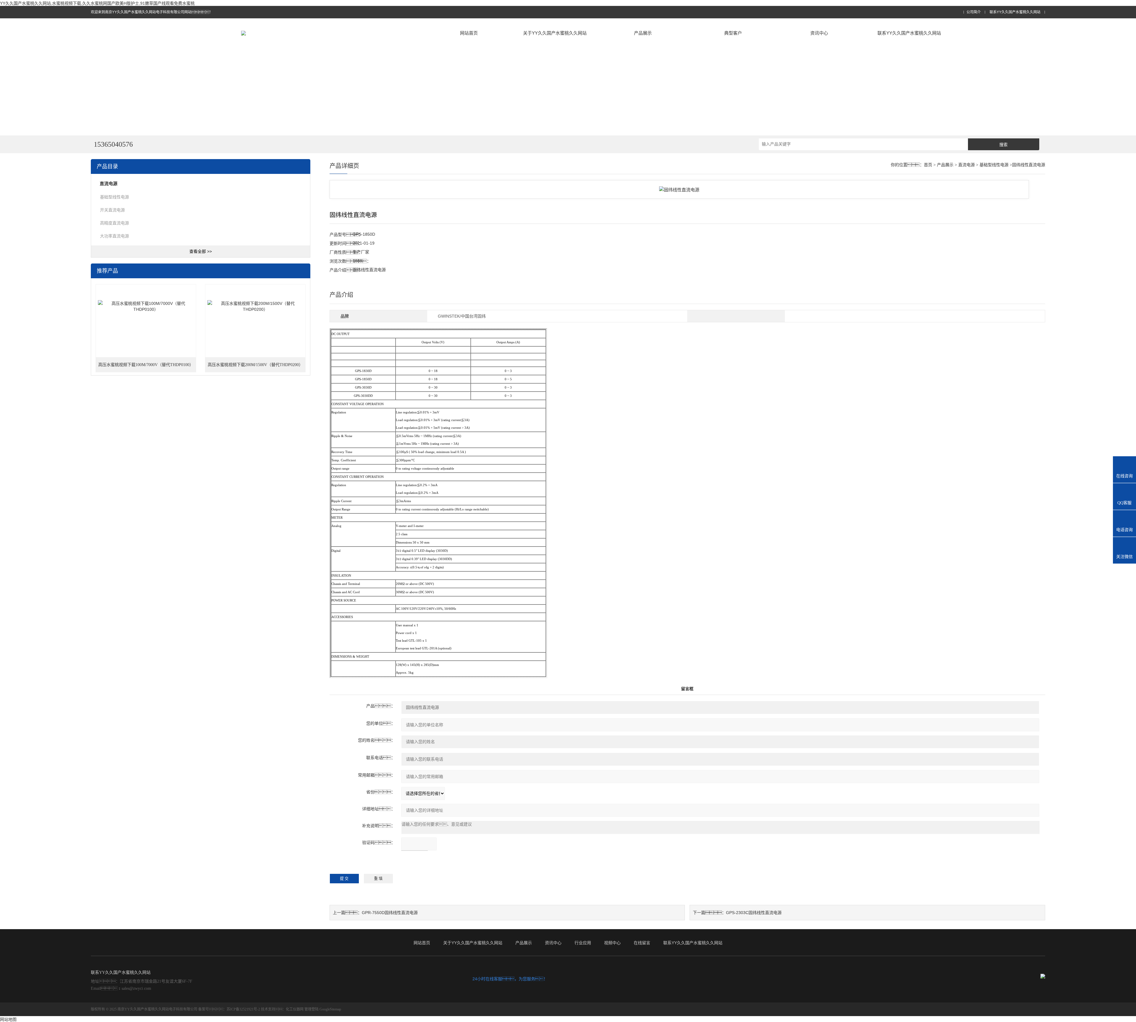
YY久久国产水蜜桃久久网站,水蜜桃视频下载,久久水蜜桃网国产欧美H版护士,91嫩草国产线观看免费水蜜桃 (97, 3)
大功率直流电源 (114, 236)
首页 (928, 165)
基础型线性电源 (114, 197)
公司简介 (973, 12)
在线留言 (642, 942)
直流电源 (966, 165)
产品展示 (643, 32)
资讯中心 (819, 32)
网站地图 (8, 1019)
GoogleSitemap (330, 1009)
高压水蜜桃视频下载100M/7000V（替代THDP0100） (145, 365)
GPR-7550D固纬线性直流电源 (390, 912)
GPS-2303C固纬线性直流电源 (754, 912)
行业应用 (583, 942)
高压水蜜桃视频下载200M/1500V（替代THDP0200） (255, 365)
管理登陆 (311, 1009)
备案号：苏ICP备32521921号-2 (229, 1009)
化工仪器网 (295, 1009)
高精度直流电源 (114, 223)
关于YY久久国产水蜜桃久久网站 (555, 32)
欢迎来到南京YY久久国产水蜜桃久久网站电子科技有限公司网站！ (152, 12)
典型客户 (733, 32)
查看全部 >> (200, 251)
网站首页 (469, 32)
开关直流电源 (112, 210)
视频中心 (612, 942)
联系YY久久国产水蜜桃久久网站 (1015, 12)
